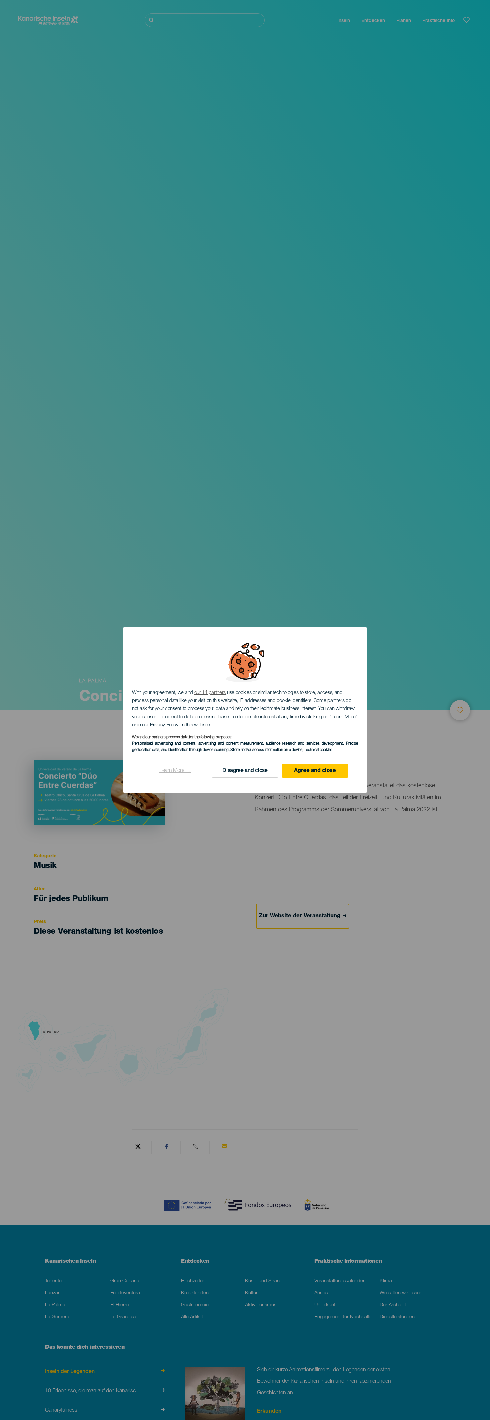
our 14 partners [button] (210, 692)
